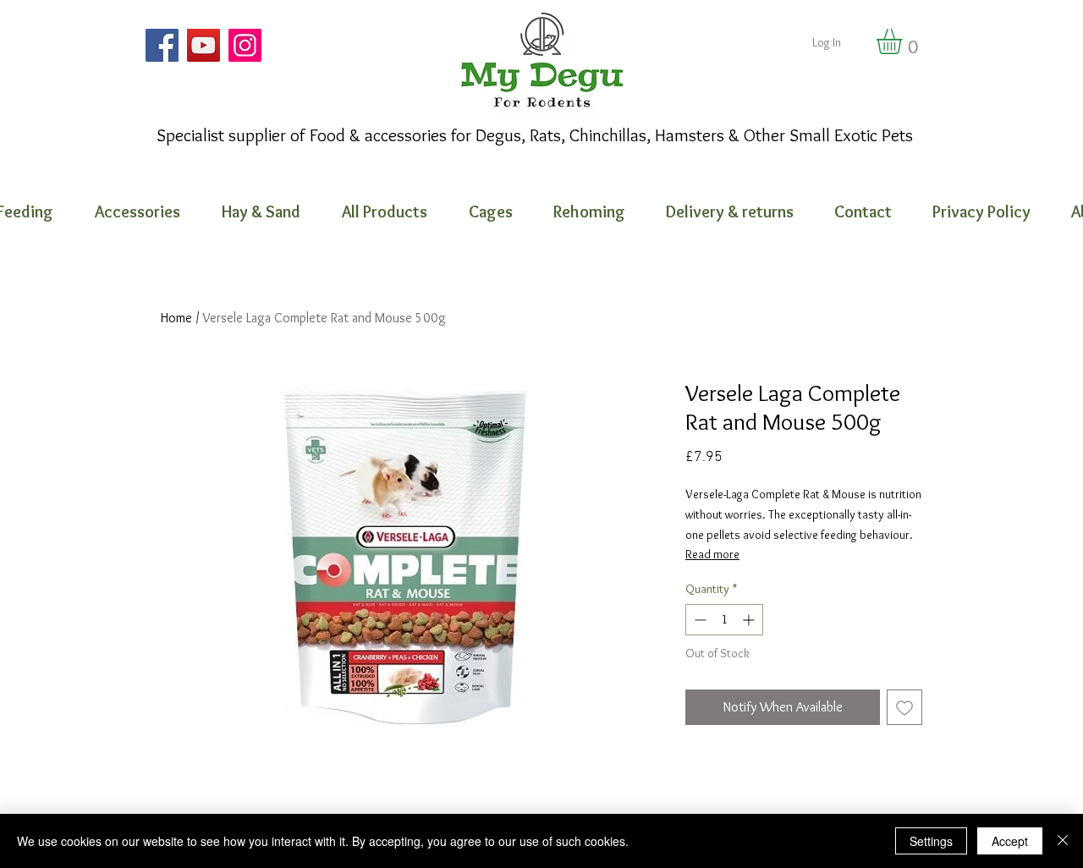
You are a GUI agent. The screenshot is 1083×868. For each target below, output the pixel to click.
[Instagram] (244, 45)
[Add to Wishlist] (904, 707)
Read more (712, 554)
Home (176, 318)
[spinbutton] (724, 620)
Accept (1010, 840)
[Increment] (750, 620)
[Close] (1063, 840)
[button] (904, 41)
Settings (931, 840)
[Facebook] (162, 45)
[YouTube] (203, 45)
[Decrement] (698, 620)
